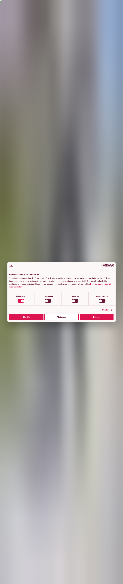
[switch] (48, 301)
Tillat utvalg (61, 317)
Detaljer (105, 310)
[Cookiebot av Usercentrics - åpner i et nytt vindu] (103, 265)
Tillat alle (96, 317)
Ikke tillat (26, 317)
